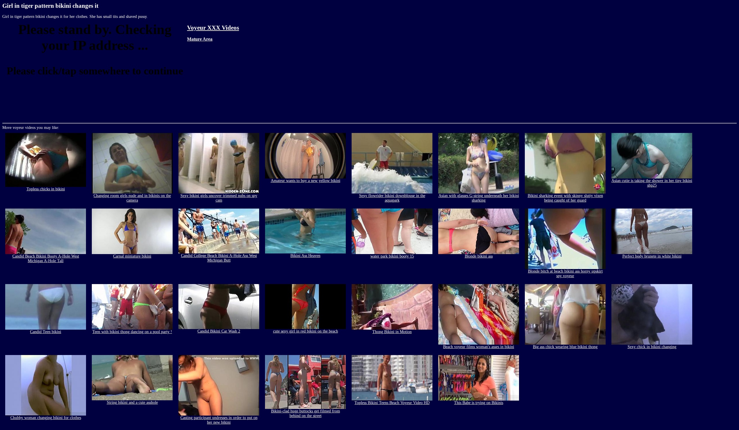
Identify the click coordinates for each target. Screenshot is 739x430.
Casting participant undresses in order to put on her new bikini (218, 420)
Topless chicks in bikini (46, 189)
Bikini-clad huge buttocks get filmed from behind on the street (305, 413)
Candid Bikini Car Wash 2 (218, 331)
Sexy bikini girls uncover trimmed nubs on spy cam (218, 198)
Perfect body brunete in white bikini (652, 256)
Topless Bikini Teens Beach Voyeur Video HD (392, 403)
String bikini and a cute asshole (132, 402)
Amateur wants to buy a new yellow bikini (305, 181)
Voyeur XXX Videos (213, 27)
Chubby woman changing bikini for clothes (45, 418)
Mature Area (199, 39)
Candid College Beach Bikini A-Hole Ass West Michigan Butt (219, 258)
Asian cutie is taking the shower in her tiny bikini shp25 (651, 183)
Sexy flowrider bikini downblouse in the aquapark (392, 198)
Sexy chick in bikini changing (652, 347)
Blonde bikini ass (479, 256)
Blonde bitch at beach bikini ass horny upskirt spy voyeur (565, 273)
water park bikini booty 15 (392, 256)
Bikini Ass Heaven (305, 256)
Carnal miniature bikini (132, 256)
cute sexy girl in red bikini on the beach (305, 331)
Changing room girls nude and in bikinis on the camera (132, 198)
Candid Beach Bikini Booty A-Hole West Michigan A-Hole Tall (45, 258)
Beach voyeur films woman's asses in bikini (478, 347)
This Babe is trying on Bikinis (478, 403)
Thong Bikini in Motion (392, 332)
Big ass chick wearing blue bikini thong (565, 347)
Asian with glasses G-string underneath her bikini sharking (478, 198)
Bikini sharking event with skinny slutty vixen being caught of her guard (565, 198)
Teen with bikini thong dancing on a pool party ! (132, 332)
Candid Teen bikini (45, 332)
